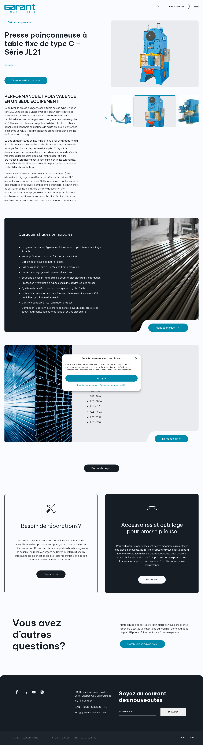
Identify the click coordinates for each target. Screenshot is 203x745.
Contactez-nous (176, 6)
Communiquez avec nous (142, 644)
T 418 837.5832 (83, 701)
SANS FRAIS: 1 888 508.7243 (91, 706)
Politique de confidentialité (112, 385)
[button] (136, 358)
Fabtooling (152, 579)
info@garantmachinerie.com (91, 712)
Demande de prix (101, 468)
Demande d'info (171, 438)
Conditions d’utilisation (87, 385)
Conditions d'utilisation (61, 738)
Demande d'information (26, 80)
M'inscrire (173, 712)
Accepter (101, 378)
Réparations (51, 574)
